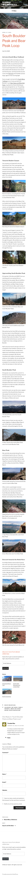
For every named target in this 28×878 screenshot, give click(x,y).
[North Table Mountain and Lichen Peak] (18, 678)
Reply (8, 737)
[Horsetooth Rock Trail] (7, 678)
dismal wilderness (9, 3)
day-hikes (15, 707)
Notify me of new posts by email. (13, 804)
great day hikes (16, 708)
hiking (7, 710)
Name (4, 774)
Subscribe (5, 668)
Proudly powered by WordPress (10, 874)
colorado (8, 707)
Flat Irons (10, 73)
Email (4, 782)
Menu (14, 10)
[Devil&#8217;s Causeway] (7, 691)
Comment (5, 752)
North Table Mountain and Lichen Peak (16, 685)
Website (4, 790)
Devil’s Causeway (6, 696)
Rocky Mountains (10, 705)
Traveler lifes (11, 723)
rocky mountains (14, 710)
